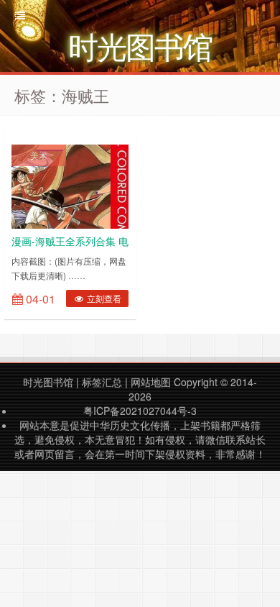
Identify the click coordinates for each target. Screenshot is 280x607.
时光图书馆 (48, 382)
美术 (38, 155)
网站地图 (151, 382)
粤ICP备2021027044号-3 (140, 410)
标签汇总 (102, 382)
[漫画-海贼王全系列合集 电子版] (70, 185)
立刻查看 (103, 298)
